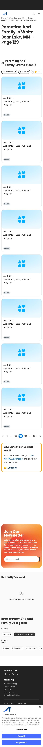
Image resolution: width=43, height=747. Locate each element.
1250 (35, 436)
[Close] (39, 706)
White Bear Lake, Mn (17, 18)
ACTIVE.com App (10, 683)
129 (20, 436)
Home (3, 18)
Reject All (21, 736)
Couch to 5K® (9, 686)
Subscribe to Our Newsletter (15, 703)
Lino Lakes (32, 648)
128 (16, 436)
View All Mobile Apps (12, 695)
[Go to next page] (40, 436)
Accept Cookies (21, 743)
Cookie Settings (21, 729)
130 (25, 436)
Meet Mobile (9, 692)
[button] (24, 72)
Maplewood (18, 648)
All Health (7, 634)
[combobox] (9, 72)
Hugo (7, 648)
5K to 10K (7, 689)
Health (30, 18)
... (11, 436)
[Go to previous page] (2, 436)
